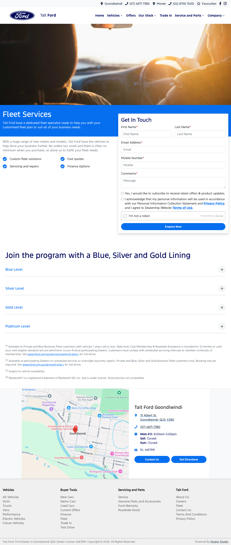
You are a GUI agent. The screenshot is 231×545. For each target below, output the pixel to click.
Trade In (166, 15)
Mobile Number (132, 158)
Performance (11, 514)
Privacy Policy (214, 203)
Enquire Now (173, 226)
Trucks (7, 506)
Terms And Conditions (191, 514)
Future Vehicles (13, 523)
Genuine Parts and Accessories (139, 501)
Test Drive (67, 527)
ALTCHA (219, 215)
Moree (161, 4)
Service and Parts (188, 15)
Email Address (132, 142)
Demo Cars (68, 501)
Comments (129, 173)
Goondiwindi (113, 4)
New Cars (67, 497)
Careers (181, 501)
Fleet (63, 519)
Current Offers (70, 510)
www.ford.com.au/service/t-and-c (43, 364)
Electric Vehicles (14, 519)
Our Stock (146, 15)
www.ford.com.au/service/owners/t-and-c (53, 354)
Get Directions (189, 459)
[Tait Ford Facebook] (221, 3)
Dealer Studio (219, 541)
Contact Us (152, 459)
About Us (182, 497)
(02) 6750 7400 (183, 4)
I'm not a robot (139, 216)
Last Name (183, 127)
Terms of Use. (183, 208)
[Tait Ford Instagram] (225, 3)
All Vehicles (11, 497)
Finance (65, 514)
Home (99, 15)
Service (123, 497)
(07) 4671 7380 (140, 4)
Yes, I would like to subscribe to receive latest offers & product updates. (175, 193)
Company (215, 15)
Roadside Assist (129, 510)
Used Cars (67, 506)
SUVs (6, 501)
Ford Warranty (128, 506)
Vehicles (113, 15)
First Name (129, 127)
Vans (6, 510)
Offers (131, 15)
